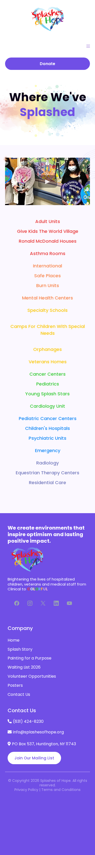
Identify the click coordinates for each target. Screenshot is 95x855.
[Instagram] (29, 603)
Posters (15, 685)
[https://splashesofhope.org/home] (47, 18)
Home (14, 640)
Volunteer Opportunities (32, 676)
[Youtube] (69, 603)
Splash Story (20, 649)
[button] (87, 46)
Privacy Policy (26, 789)
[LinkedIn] (56, 603)
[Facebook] (16, 603)
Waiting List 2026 (24, 667)
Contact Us (19, 694)
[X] (43, 603)
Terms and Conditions (61, 789)
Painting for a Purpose (29, 658)
